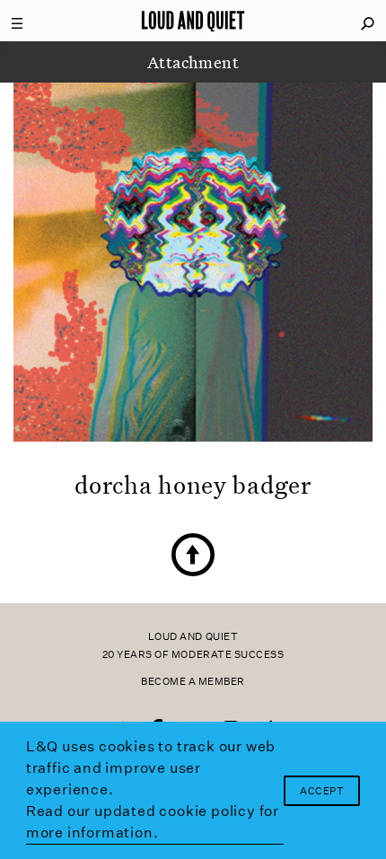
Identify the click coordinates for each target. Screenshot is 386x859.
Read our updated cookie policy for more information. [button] (152, 821)
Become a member (193, 681)
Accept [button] (322, 791)
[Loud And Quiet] (193, 20)
